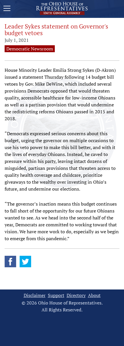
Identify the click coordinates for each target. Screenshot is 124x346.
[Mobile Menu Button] (6, 9)
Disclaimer (35, 295)
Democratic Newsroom (29, 49)
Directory (76, 295)
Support (56, 295)
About (94, 295)
